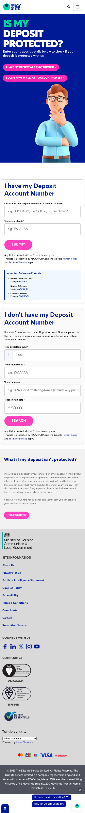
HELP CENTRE (17, 515)
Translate (28, 742)
